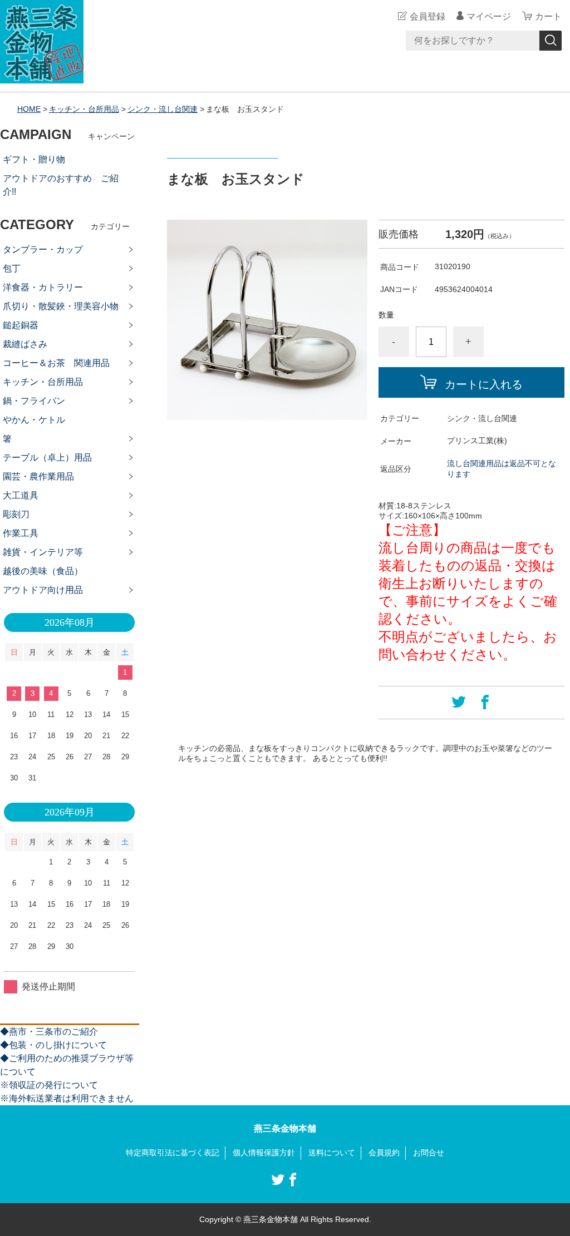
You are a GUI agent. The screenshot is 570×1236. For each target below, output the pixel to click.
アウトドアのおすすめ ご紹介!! (61, 185)
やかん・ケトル (34, 419)
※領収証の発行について (49, 1085)
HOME (29, 109)
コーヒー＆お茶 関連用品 (56, 363)
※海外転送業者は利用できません (67, 1098)
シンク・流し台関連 (162, 109)
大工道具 (20, 495)
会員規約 (384, 1152)
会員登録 (427, 16)
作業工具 (20, 533)
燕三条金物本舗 (285, 1128)
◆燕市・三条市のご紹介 (49, 1031)
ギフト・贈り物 (34, 159)
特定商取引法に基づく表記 (172, 1152)
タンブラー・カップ (43, 249)
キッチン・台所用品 (84, 109)
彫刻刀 (16, 514)
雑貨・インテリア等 (43, 552)
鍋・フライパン (34, 401)
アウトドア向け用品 (43, 590)
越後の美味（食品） (43, 571)
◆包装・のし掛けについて (53, 1045)
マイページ (488, 16)
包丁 (12, 268)
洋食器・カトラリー (43, 287)
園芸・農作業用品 (38, 476)
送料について (331, 1152)
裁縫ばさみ (25, 344)
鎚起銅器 (20, 325)
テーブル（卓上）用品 (47, 457)
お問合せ (428, 1152)
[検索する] (550, 41)
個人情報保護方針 (264, 1152)
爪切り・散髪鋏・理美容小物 (61, 306)
